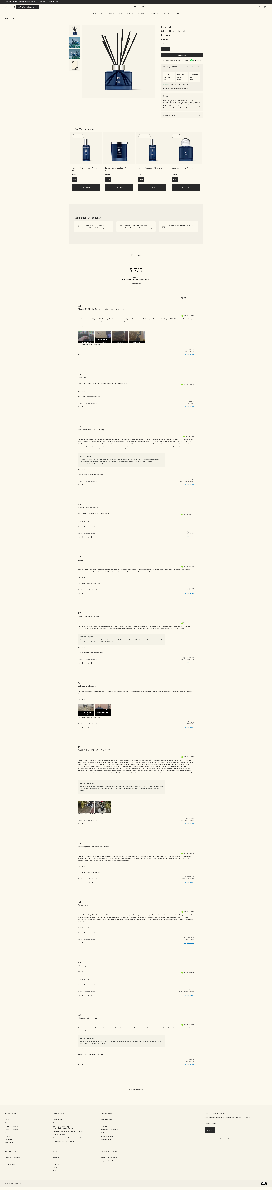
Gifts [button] (178, 13)
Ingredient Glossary (107, 1136)
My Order (8, 1123)
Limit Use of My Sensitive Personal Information (68, 1131)
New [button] (120, 13)
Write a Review (136, 283)
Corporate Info (58, 1120)
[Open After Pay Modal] (200, 60)
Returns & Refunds (11, 1130)
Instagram (56, 1158)
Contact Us (9, 1143)
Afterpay (8, 1136)
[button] (97, 13)
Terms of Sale (10, 1164)
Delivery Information (12, 1126)
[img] (256, 7)
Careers (55, 1123)
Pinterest (56, 1164)
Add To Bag (182, 55)
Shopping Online (10, 1133)
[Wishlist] (201, 27)
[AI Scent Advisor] (14, 7)
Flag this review (189, 354)
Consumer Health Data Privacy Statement (67, 1138)
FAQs (7, 1120)
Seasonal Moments (107, 1139)
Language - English (107, 1161)
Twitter (55, 1168)
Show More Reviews (137, 1089)
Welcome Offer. (225, 1139)
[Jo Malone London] (137, 7)
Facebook (56, 1161)
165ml (166, 49)
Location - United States (109, 1158)
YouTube (56, 1171)
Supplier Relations (59, 1135)
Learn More (41, 2)
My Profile (8, 1139)
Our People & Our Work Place (110, 1130)
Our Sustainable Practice (109, 1133)
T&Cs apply (246, 1118)
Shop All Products (106, 1120)
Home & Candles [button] (154, 13)
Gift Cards (104, 1126)
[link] (86, 148)
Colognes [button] (141, 13)
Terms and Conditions (12, 1158)
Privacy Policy (9, 1161)
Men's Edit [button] (130, 13)
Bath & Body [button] (168, 13)
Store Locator (105, 1123)
